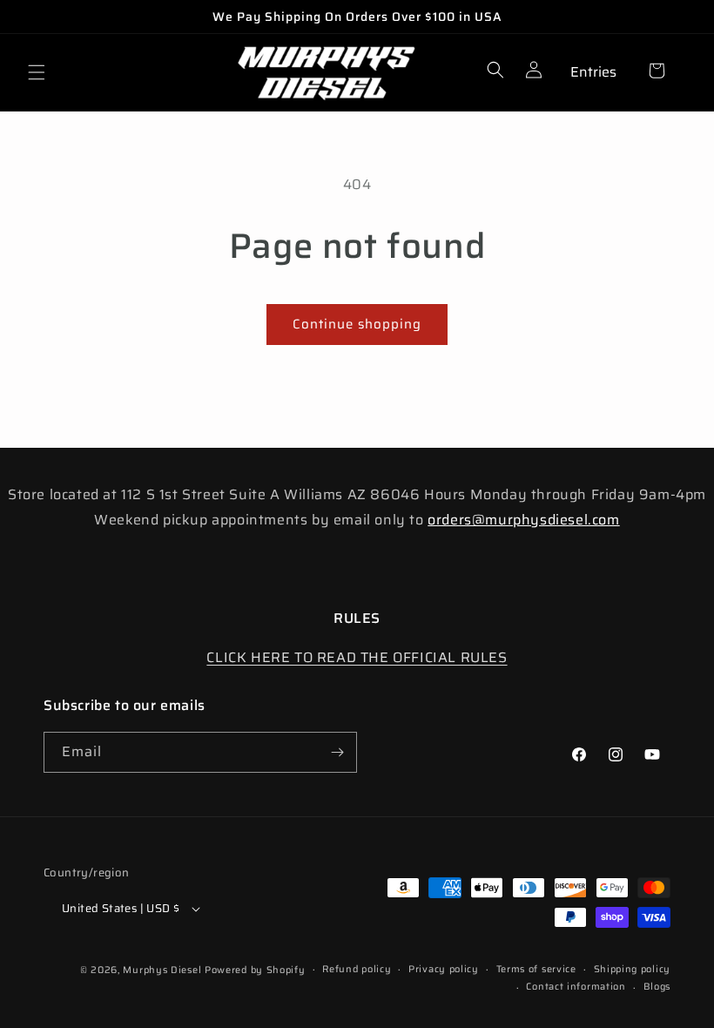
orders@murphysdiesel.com (523, 520)
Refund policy (356, 969)
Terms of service (536, 969)
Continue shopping (357, 324)
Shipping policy (632, 969)
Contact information (575, 986)
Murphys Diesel (162, 970)
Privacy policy (443, 969)
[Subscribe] (337, 752)
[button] (36, 72)
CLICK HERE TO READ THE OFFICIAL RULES (356, 657)
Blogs (657, 986)
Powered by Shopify (255, 970)
